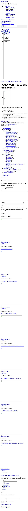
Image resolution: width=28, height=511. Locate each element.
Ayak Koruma (6, 128)
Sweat (7, 165)
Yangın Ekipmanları (8, 172)
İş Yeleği (8, 161)
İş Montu (8, 155)
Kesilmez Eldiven (10, 141)
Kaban (8, 163)
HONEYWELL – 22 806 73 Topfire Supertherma (12, 346)
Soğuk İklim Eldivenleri (11, 147)
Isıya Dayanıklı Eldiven (15, 81)
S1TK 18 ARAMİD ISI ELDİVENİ (8, 313)
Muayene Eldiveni (10, 146)
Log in (2, 501)
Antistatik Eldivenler (11, 132)
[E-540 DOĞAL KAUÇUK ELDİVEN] (7, 104)
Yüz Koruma (9, 153)
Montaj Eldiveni (10, 144)
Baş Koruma (6, 129)
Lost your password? (6, 504)
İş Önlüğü (8, 157)
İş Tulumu (8, 160)
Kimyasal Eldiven (10, 143)
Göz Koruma (9, 151)
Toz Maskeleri (9, 171)
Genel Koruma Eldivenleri (12, 137)
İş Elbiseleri (6, 154)
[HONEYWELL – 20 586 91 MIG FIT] (7, 97)
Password (3, 499)
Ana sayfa (6, 29)
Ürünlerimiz (6, 486)
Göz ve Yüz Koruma (8, 150)
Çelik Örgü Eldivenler (11, 133)
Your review (4, 190)
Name (2, 202)
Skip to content (4, 1)
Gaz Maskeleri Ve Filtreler (12, 169)
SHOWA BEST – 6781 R (6, 249)
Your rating (3, 188)
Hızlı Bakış (3, 243)
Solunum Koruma (7, 168)
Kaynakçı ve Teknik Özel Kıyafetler (15, 164)
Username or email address (8, 495)
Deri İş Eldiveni (10, 135)
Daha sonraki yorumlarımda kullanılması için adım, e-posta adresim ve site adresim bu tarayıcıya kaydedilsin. (14, 209)
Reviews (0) (6, 175)
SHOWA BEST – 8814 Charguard (9, 281)
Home (2, 81)
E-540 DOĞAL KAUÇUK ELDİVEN (9, 410)
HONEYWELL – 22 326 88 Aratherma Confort (12, 443)
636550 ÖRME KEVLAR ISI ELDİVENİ (10, 475)
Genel (4, 148)
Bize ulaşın (6, 487)
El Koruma (7, 81)
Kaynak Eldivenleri (10, 140)
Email (2, 205)
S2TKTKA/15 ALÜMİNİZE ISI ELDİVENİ (11, 378)
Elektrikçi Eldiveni (10, 136)
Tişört (7, 167)
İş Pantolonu (9, 158)
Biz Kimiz (5, 485)
